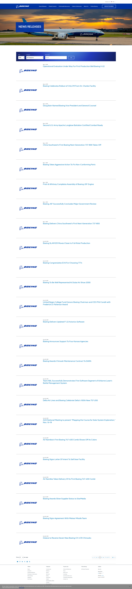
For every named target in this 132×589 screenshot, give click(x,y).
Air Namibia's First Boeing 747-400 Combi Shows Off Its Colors (70, 440)
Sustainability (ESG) (50, 580)
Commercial (48, 569)
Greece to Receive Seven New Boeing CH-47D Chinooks (67, 538)
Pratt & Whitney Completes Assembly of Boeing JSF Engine (68, 184)
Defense (47, 570)
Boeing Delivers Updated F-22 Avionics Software (63, 322)
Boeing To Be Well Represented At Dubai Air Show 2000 (66, 282)
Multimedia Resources (64, 7)
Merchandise (30, 575)
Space (47, 572)
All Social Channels (85, 569)
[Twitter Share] (25, 562)
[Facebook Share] (20, 562)
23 (112, 557)
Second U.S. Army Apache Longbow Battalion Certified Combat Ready (73, 125)
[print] (27, 562)
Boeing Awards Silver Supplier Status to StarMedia (64, 498)
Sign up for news (109, 6)
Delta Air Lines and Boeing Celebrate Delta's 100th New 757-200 (70, 400)
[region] (66, 586)
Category (28, 54)
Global (47, 579)
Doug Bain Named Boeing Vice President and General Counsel (69, 105)
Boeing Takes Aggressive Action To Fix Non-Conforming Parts (69, 164)
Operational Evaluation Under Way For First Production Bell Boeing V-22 (74, 66)
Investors (29, 570)
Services (48, 574)
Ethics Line (65, 572)
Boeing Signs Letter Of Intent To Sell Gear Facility (64, 459)
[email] (17, 562)
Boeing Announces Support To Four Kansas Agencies (65, 341)
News (29, 569)
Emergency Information (32, 574)
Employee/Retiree (31, 572)
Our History (30, 579)
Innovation (48, 577)
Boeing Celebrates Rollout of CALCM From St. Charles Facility (69, 86)
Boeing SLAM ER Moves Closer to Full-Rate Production (66, 243)
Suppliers (29, 577)
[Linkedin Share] (22, 562)
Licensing (65, 574)
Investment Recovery (67, 575)
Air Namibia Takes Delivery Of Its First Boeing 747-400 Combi (69, 479)
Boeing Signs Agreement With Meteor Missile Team (65, 518)
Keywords (47, 54)
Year (19, 54)
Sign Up (99, 569)
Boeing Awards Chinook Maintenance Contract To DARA (67, 361)
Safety (47, 575)
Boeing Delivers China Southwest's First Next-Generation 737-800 (71, 223)
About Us (85, 7)
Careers (47, 582)
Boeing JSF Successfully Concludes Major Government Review (69, 204)
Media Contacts (53, 6)
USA (113, 1)
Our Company (49, 584)
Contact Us (65, 579)
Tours (64, 570)
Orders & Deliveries (76, 7)
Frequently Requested (67, 577)
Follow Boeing (94, 6)
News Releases (43, 6)
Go (71, 57)
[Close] (129, 586)
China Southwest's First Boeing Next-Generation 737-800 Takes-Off (72, 145)
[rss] (30, 562)
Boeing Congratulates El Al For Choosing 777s (62, 263)
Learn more (21, 587)
